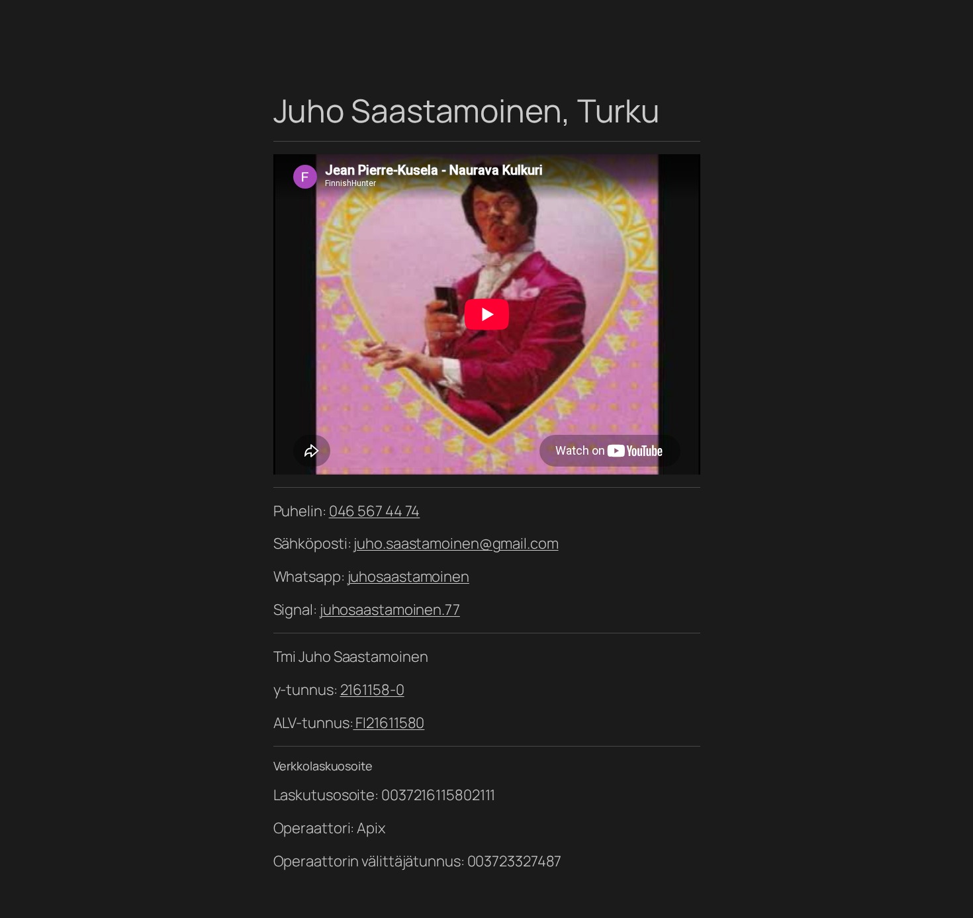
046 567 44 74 (374, 511)
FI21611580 (388, 723)
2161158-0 (372, 690)
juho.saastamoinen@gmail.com (455, 543)
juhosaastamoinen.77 (390, 610)
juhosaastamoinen (408, 576)
